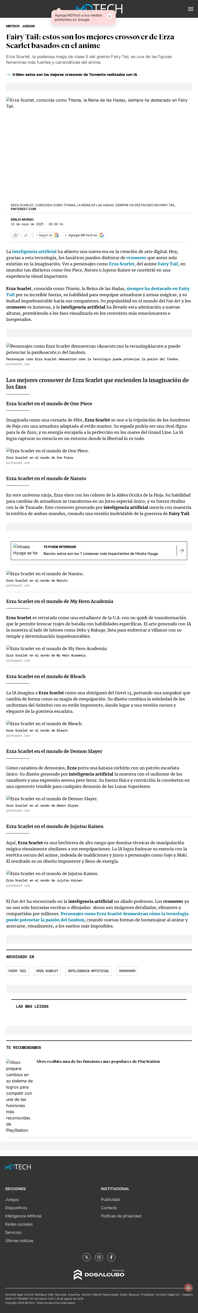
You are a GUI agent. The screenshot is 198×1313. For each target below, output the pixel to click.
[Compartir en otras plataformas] (26, 235)
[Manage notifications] (188, 1287)
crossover (136, 257)
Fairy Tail (168, 263)
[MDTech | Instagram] (99, 1257)
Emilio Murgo (22, 219)
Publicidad (110, 1199)
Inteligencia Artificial (23, 1215)
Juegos (12, 1199)
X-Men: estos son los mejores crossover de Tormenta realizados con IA (74, 75)
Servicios (13, 1232)
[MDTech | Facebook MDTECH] (111, 1257)
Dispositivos (16, 1207)
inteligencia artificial (34, 251)
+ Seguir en (45, 235)
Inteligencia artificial (88, 971)
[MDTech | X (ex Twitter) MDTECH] (86, 1257)
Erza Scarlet (121, 263)
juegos (28, 26)
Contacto (109, 1207)
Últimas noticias (19, 1240)
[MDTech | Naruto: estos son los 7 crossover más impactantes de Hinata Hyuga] (182, 550)
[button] (190, 9)
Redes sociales (19, 1224)
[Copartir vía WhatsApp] (15, 235)
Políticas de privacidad (121, 1215)
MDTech (13, 26)
